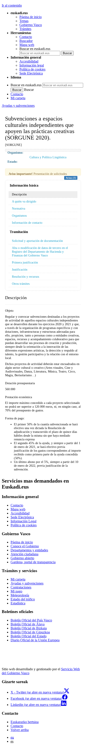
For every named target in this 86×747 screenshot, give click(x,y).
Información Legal (23, 521)
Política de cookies (32, 69)
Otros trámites (21, 283)
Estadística (18, 603)
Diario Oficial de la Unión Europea (35, 640)
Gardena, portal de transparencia (33, 562)
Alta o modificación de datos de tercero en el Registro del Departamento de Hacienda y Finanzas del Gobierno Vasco (40, 251)
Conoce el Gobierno (25, 546)
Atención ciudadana (24, 554)
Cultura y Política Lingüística (48, 157)
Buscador (26, 41)
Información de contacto (27, 222)
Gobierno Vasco (30, 25)
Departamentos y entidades (29, 550)
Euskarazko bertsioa (25, 722)
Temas (23, 21)
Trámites (25, 29)
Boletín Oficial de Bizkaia (29, 628)
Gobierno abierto (22, 558)
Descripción (19, 194)
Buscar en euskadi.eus (34, 49)
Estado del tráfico (23, 599)
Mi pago (16, 591)
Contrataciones (21, 587)
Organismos (19, 215)
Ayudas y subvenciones (18, 105)
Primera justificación (25, 262)
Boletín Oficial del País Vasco (31, 620)
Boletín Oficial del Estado (29, 636)
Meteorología (20, 595)
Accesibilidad (28, 61)
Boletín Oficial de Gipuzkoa (30, 632)
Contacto (25, 37)
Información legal (31, 65)
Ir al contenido (12, 5)
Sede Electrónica (31, 73)
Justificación (19, 269)
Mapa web (26, 45)
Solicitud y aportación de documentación (37, 241)
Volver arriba (20, 730)
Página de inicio (30, 17)
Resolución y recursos (25, 276)
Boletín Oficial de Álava (28, 624)
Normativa (18, 208)
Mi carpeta (18, 98)
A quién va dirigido (24, 201)
